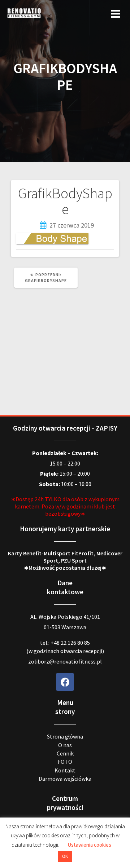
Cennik (65, 753)
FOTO (65, 761)
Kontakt (65, 770)
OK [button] (65, 856)
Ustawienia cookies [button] (89, 844)
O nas (65, 745)
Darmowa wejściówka (65, 778)
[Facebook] (65, 682)
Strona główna (65, 736)
